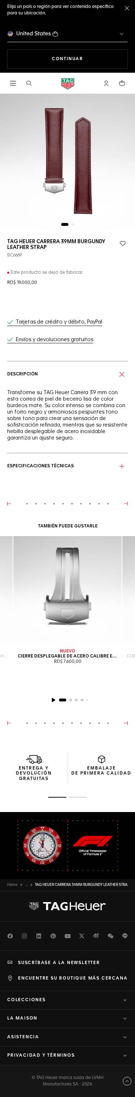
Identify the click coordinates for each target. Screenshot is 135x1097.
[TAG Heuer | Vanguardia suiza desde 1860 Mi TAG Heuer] (67, 906)
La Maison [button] (22, 1018)
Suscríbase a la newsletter (59, 963)
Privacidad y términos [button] (41, 1055)
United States (34, 33)
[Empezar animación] (53, 700)
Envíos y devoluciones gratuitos (54, 339)
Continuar (90, 59)
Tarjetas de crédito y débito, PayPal (59, 322)
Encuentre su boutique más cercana (72, 978)
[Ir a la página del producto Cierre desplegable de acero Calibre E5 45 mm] (67, 590)
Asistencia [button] (23, 1037)
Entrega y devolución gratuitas (34, 773)
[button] (106, 83)
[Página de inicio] (68, 83)
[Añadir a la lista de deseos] (123, 243)
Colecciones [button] (26, 1000)
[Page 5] (87, 700)
